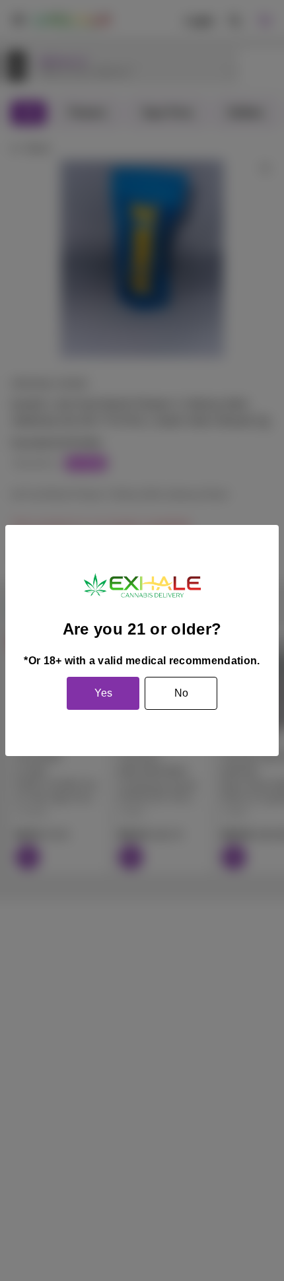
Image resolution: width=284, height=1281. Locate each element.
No (181, 693)
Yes (103, 693)
